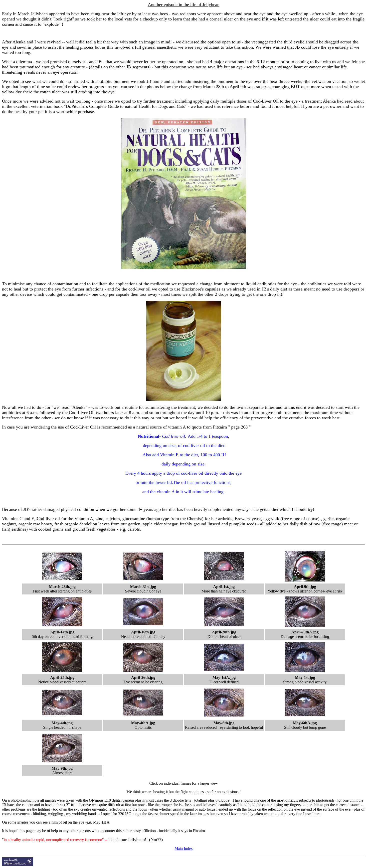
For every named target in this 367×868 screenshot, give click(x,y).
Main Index (184, 848)
